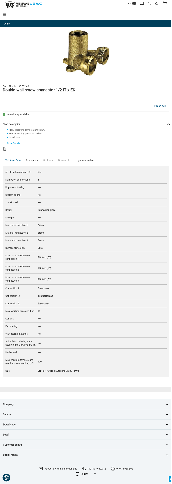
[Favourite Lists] (157, 5)
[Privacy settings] (6, 477)
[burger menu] (4, 14)
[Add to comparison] (5, 149)
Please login (160, 106)
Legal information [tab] (85, 160)
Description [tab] (32, 160)
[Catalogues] (142, 4)
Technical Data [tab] (13, 160)
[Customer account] (149, 4)
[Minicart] (165, 4)
